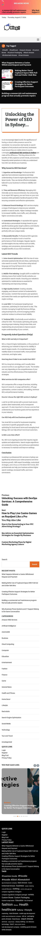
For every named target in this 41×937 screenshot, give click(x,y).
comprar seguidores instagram (11, 892)
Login (4, 750)
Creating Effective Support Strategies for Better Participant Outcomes (26, 84)
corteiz (31, 894)
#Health (5, 50)
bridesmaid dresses (8, 886)
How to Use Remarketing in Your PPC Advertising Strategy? (17, 525)
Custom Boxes (7, 897)
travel (12, 924)
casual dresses (7, 889)
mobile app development (27, 913)
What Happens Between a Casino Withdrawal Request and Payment (16, 64)
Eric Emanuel (28, 900)
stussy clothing (20, 922)
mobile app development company (11, 916)
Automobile (6, 632)
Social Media (6, 724)
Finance (4, 675)
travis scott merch (20, 924)
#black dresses (28, 52)
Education (5, 656)
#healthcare (13, 50)
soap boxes (11, 922)
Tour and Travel (7, 736)
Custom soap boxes (8, 900)
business (20, 886)
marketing (5, 913)
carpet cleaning (29, 886)
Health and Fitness (8, 693)
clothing (16, 889)
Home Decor (6, 699)
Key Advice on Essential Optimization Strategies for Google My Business (18, 534)
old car (24, 916)
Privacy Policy (7, 758)
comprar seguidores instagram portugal (14, 895)
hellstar (20, 910)
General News (7, 687)
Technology (6, 730)
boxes (30, 883)
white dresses (6, 930)
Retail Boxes (16, 919)
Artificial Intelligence (9, 626)
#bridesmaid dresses (9, 55)
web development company (10, 927)
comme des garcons (26, 889)
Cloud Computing (8, 644)
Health (23, 904)
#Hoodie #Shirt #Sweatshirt (16, 879)
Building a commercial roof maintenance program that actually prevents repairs (19, 94)
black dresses (22, 883)
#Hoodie (22, 875)
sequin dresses (27, 919)
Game (4, 681)
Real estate (6, 711)
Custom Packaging (21, 897)
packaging (30, 916)
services (4, 922)
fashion (7, 904)
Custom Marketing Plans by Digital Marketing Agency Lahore (16, 543)
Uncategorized (7, 742)
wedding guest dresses (28, 927)
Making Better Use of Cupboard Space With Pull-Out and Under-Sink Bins (26, 72)
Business (5, 638)
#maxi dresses (23, 55)
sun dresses (30, 922)
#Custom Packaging (15, 52)
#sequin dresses (25, 50)
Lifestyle (5, 705)
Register (5, 753)
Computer (5, 650)
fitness (16, 905)
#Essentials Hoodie (9, 876)
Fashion (4, 669)
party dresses (6, 919)
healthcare (9, 909)
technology (5, 924)
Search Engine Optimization (11, 717)
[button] (34, 765)
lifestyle (28, 910)
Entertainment (7, 662)
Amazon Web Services (9, 620)
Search (4, 559)
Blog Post (5, 755)
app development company (9, 883)
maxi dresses (13, 913)
